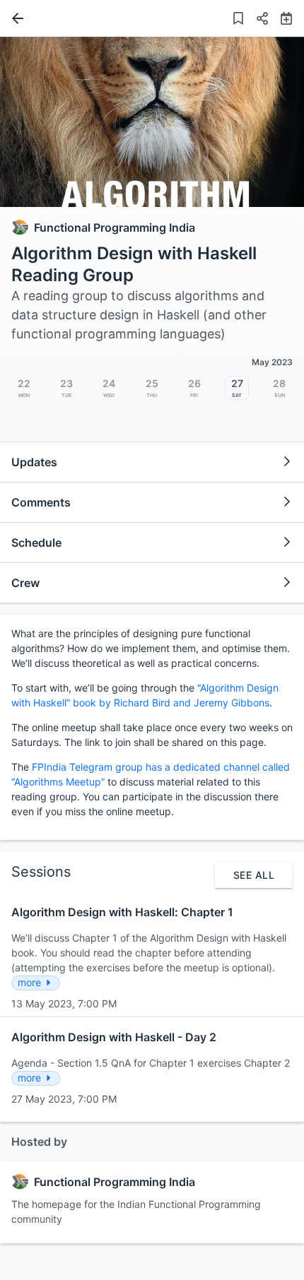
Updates (34, 462)
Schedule (36, 542)
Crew (25, 583)
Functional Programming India (114, 227)
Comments (41, 502)
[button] (257, 20)
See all (253, 875)
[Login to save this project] (238, 20)
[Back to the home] (15, 18)
